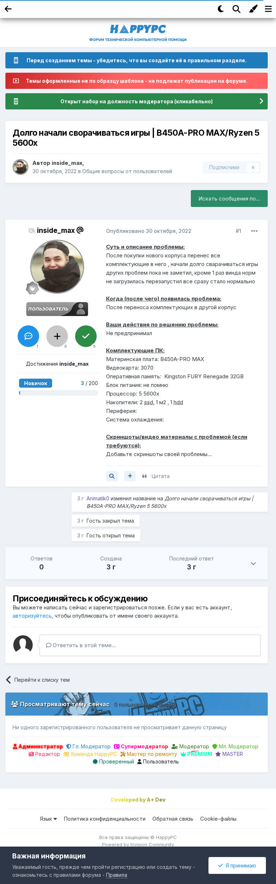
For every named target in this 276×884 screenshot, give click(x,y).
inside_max (67, 162)
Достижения (57, 364)
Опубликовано (149, 231)
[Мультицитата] (129, 476)
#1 (238, 231)
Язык (47, 818)
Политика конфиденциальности (105, 818)
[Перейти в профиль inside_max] (20, 167)
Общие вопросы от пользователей (127, 171)
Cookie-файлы (218, 818)
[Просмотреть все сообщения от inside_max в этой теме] (112, 476)
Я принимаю (239, 865)
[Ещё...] (254, 231)
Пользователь (160, 761)
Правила (116, 875)
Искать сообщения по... (229, 198)
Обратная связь (172, 818)
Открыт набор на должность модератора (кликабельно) (136, 101)
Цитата (161, 476)
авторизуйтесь (32, 615)
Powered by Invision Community (138, 844)
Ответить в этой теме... (83, 645)
